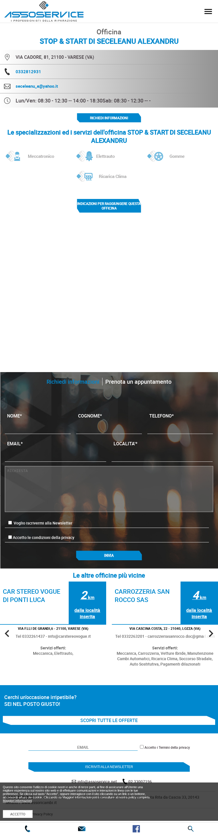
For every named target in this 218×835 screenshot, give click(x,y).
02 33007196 (140, 781)
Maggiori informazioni (17, 800)
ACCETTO (17, 814)
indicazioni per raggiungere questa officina (109, 205)
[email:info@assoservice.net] (81, 828)
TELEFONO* (161, 416)
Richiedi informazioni (109, 118)
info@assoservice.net (97, 781)
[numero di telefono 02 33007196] (27, 828)
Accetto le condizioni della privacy (43, 537)
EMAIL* (15, 443)
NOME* (14, 416)
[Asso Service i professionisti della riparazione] (208, 11)
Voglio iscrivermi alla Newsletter (42, 523)
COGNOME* (90, 416)
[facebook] (136, 828)
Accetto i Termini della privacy (167, 747)
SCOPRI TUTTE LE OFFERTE (109, 720)
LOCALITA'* (125, 443)
